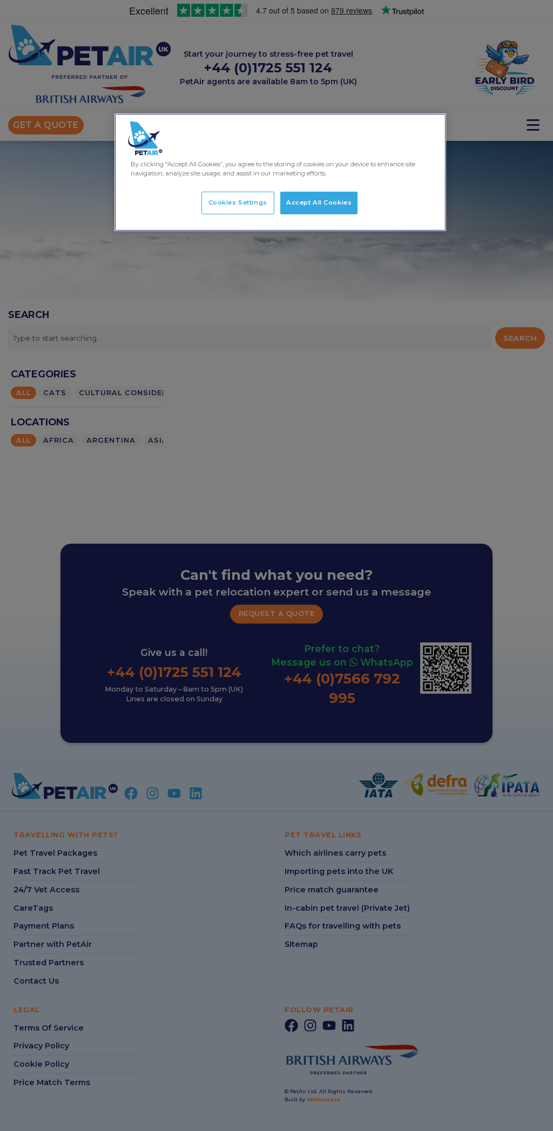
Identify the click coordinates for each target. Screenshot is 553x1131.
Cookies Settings (237, 202)
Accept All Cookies (319, 202)
